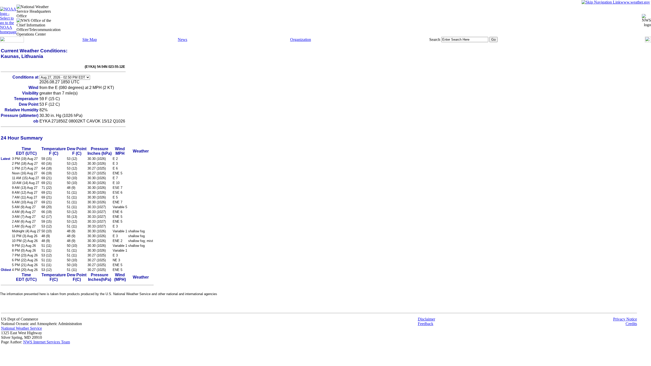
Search (434, 39)
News (182, 39)
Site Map (89, 39)
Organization (300, 39)
